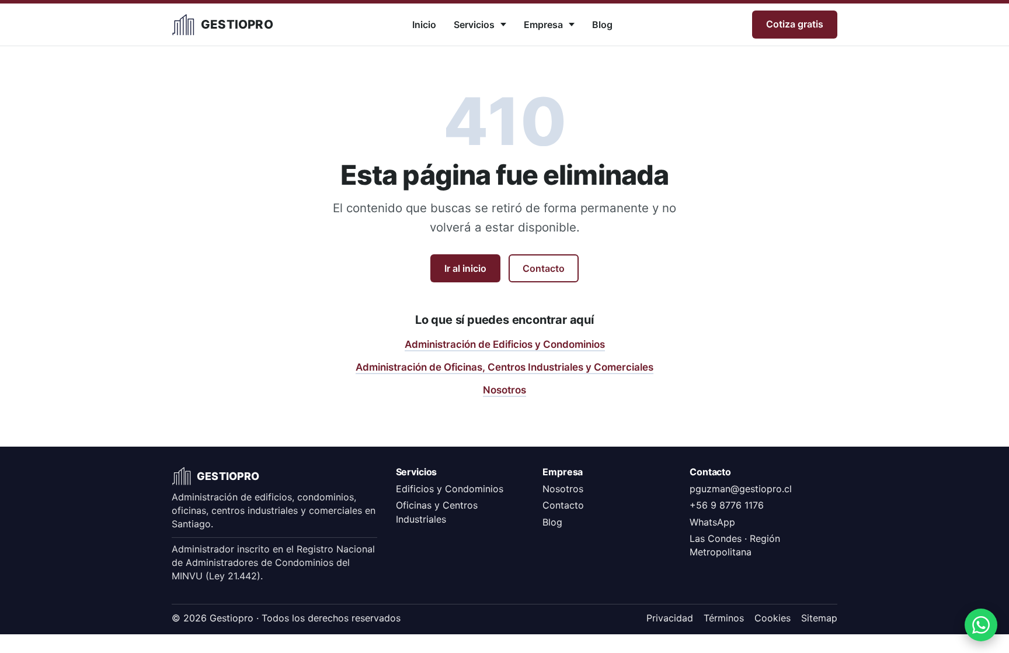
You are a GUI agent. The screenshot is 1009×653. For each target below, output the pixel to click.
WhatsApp (712, 522)
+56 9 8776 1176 (727, 505)
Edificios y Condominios (449, 489)
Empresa (543, 24)
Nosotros (504, 390)
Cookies (772, 618)
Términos (724, 618)
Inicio (424, 24)
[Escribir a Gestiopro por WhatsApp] (981, 625)
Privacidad (669, 618)
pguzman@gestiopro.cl (741, 489)
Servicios (474, 24)
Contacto (544, 268)
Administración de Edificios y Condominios (505, 344)
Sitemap (819, 618)
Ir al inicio (465, 268)
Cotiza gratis (794, 24)
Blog (602, 24)
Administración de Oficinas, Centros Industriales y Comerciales (504, 367)
